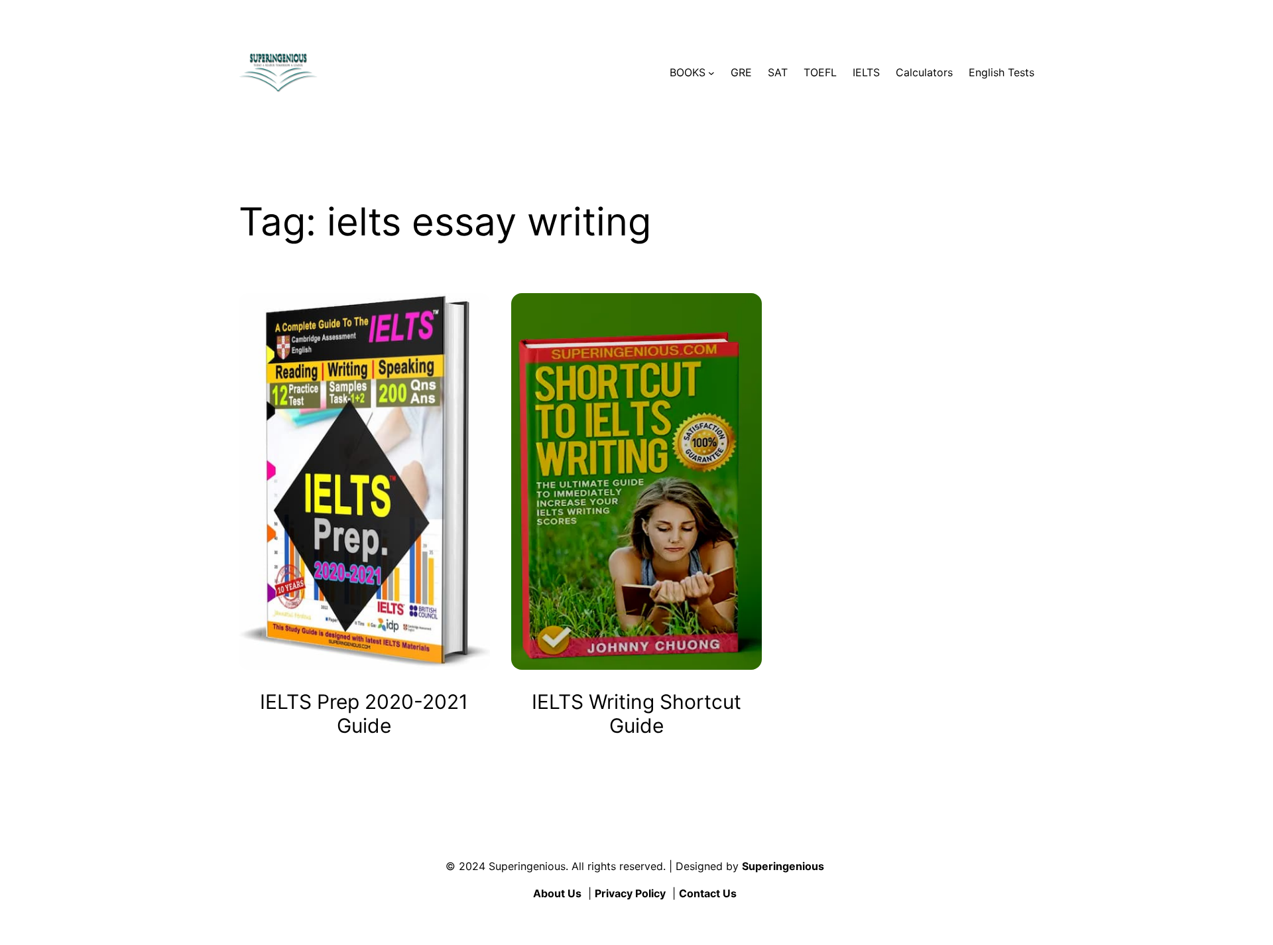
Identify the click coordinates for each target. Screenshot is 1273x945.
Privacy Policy (630, 893)
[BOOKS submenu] (711, 73)
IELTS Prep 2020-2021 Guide (364, 713)
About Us (557, 893)
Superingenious (783, 866)
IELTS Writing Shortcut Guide (636, 713)
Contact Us (708, 893)
